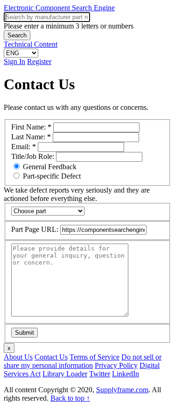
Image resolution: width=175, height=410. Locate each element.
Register (39, 61)
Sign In (14, 61)
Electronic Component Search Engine (59, 8)
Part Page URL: (35, 229)
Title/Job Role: (33, 156)
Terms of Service (94, 357)
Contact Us (51, 357)
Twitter (99, 374)
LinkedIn (125, 374)
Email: (23, 147)
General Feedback (49, 167)
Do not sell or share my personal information (82, 361)
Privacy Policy (116, 365)
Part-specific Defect (51, 176)
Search (17, 35)
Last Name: (31, 137)
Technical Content (30, 44)
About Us (18, 357)
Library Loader (64, 374)
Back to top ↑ (70, 398)
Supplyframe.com (122, 390)
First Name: (31, 127)
